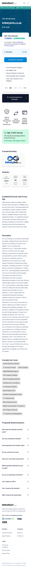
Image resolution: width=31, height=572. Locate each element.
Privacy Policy (6, 550)
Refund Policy (6, 553)
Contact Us (20, 536)
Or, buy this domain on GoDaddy (14, 98)
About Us (19, 533)
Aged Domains (6, 536)
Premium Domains (7, 533)
